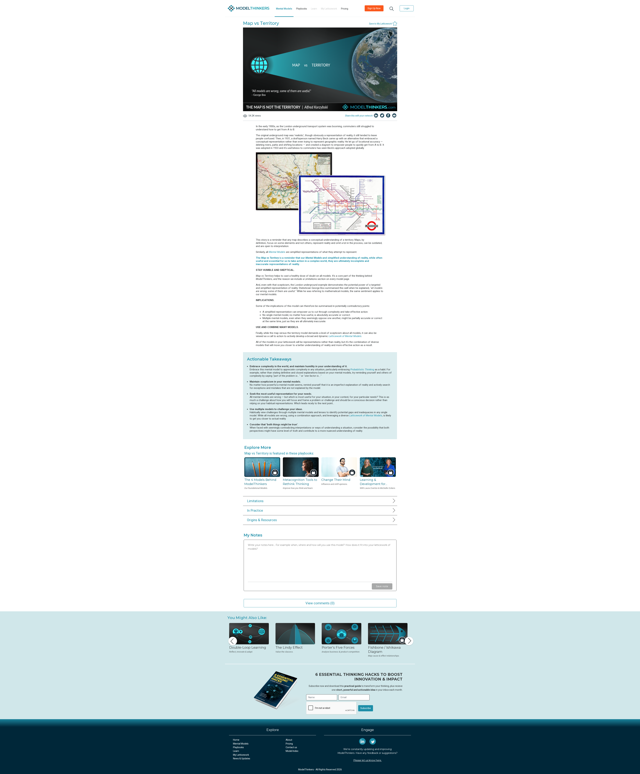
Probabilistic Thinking (362, 369)
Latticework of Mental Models (345, 336)
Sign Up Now (374, 8)
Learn (236, 751)
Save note (382, 586)
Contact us (291, 747)
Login (407, 8)
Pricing (344, 8)
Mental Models (284, 8)
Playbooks (301, 8)
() (320, 603)
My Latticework (241, 755)
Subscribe (365, 708)
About (289, 739)
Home (236, 739)
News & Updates (241, 758)
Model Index (292, 751)
